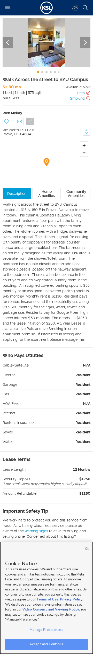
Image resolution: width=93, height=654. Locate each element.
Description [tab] (16, 193)
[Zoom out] (84, 152)
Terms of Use (47, 599)
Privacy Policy (71, 599)
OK (87, 549)
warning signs (36, 531)
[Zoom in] (84, 145)
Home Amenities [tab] (46, 193)
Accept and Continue (46, 644)
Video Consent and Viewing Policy (50, 609)
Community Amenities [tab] (76, 193)
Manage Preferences (46, 629)
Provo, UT (11, 134)
